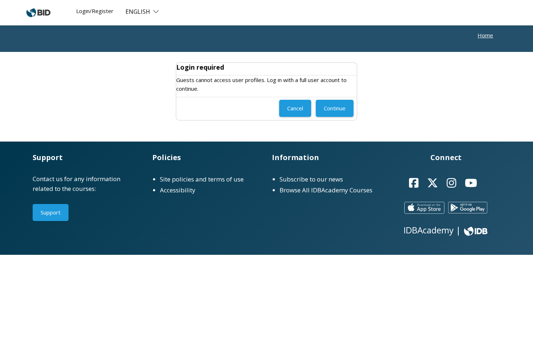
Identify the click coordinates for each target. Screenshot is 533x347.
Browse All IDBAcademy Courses (326, 190)
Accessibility (177, 190)
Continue (335, 108)
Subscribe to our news (311, 179)
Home (485, 35)
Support (51, 212)
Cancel (295, 108)
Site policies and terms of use (202, 179)
